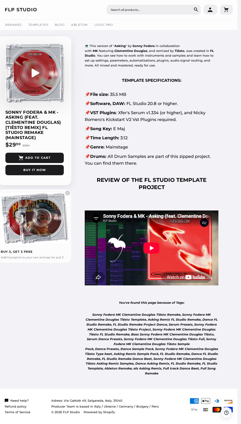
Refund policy (15, 406)
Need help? (19, 400)
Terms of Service (17, 412)
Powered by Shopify (99, 412)
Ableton (79, 25)
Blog (59, 25)
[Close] (67, 193)
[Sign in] (210, 10)
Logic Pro (103, 25)
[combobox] (154, 10)
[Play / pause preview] (34, 73)
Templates (38, 25)
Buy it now (34, 170)
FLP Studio (21, 9)
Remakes (13, 25)
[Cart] (226, 10)
